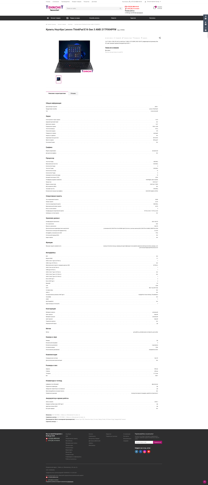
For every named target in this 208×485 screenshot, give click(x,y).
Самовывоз (92, 436)
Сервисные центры (111, 436)
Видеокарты (69, 450)
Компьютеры (69, 447)
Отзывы (48, 1)
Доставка (94, 1)
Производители (65, 1)
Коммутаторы (70, 454)
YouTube (148, 451)
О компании (56, 1)
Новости (113, 18)
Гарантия (133, 18)
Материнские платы (71, 443)
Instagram (144, 451)
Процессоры (69, 445)
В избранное (137, 38)
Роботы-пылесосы (71, 459)
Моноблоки (69, 441)
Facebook (140, 451)
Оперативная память (72, 438)
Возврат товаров (76, 1)
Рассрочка (86, 1)
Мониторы (69, 452)
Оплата (91, 434)
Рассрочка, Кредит (94, 438)
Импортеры (92, 445)
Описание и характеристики (57, 93)
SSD (67, 436)
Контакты (152, 18)
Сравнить (144, 38)
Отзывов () (118, 38)
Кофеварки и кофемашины (73, 457)
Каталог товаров (55, 18)
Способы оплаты (94, 18)
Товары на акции (75, 18)
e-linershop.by (70, 481)
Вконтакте (136, 451)
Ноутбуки (68, 434)
